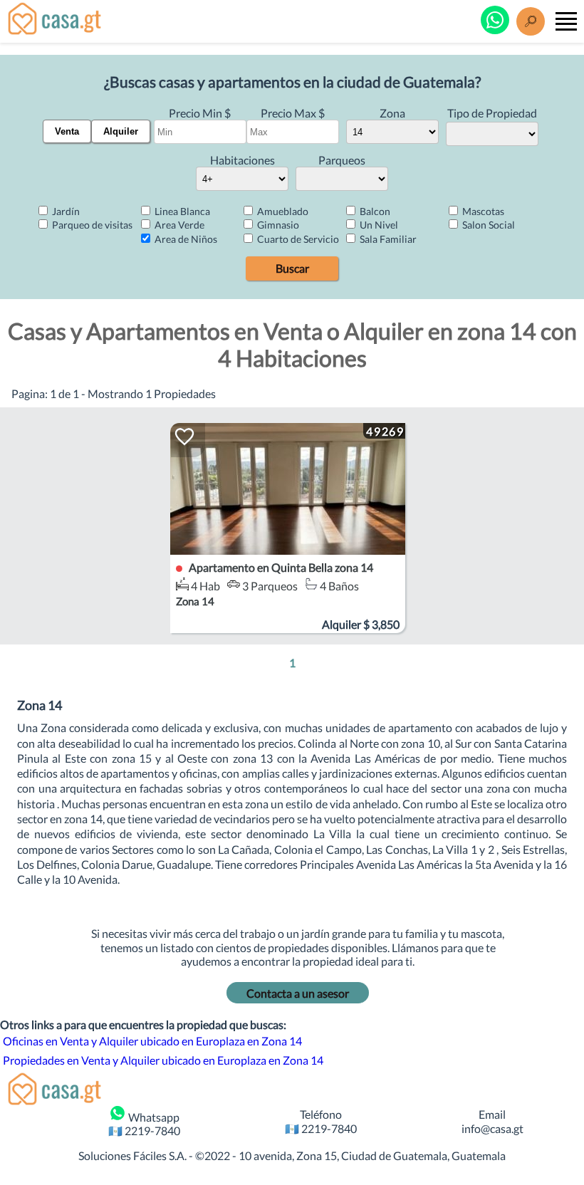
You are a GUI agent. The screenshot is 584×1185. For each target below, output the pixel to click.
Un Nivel (378, 225)
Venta (67, 131)
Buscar (292, 268)
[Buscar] (530, 21)
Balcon (374, 211)
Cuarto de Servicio (297, 239)
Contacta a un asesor (297, 993)
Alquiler (120, 131)
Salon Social (487, 225)
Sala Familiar (387, 239)
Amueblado (281, 211)
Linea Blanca (181, 211)
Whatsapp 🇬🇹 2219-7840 (144, 1123)
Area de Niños (184, 239)
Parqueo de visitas (91, 225)
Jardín (65, 211)
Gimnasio (277, 225)
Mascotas (482, 211)
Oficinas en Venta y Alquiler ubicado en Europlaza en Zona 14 (152, 1041)
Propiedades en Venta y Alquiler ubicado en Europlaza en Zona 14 (163, 1060)
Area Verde (178, 225)
